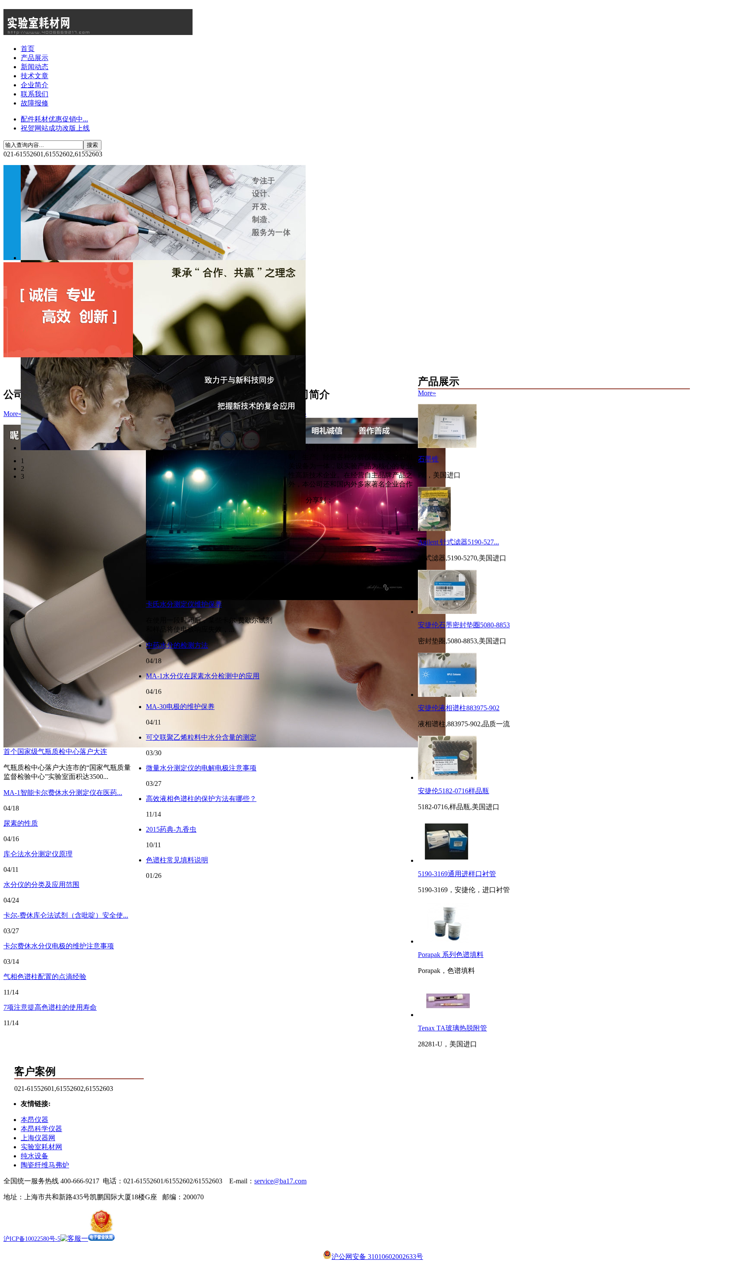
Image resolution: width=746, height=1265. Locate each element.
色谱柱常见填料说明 (177, 860)
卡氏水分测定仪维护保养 (184, 604)
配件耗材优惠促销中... (54, 119)
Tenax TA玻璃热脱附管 (452, 1028)
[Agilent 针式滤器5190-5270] (434, 528)
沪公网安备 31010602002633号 (377, 1256)
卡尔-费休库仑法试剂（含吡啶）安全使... (65, 915)
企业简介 (34, 85)
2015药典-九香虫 (171, 829)
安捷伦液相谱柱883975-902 (458, 708)
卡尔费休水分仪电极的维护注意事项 (58, 946)
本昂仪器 (34, 1119)
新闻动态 (34, 66)
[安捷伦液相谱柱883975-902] (447, 694)
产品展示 (34, 57)
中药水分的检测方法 (177, 645)
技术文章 (34, 75)
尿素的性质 (20, 823)
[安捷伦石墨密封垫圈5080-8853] (447, 611)
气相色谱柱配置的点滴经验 (44, 976)
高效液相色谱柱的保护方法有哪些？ (201, 798)
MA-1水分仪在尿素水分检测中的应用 (202, 676)
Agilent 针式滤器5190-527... (458, 542)
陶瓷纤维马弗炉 (45, 1165)
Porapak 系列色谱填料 (451, 954)
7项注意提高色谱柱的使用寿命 (50, 1007)
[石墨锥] (447, 445)
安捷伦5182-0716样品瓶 (453, 791)
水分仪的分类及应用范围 (41, 884)
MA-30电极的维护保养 (180, 706)
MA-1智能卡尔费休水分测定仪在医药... (62, 792)
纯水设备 (34, 1156)
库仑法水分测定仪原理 (38, 854)
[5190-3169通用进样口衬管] (446, 860)
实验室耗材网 (41, 1147)
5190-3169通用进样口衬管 (457, 873)
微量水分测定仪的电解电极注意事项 (201, 768)
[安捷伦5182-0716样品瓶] (447, 777)
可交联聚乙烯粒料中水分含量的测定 (201, 737)
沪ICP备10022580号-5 (31, 1239)
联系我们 (34, 94)
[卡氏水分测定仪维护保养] (286, 597)
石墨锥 (428, 459)
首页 (28, 48)
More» (12, 413)
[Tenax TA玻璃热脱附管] (447, 1014)
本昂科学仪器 (41, 1128)
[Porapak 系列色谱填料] (447, 941)
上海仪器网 (38, 1137)
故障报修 (34, 103)
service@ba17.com (280, 1181)
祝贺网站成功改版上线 (55, 128)
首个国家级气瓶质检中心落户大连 (55, 751)
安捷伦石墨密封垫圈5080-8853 (464, 625)
